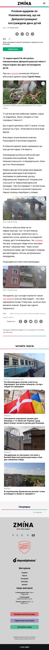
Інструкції (24, 578)
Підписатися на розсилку (24, 620)
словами (38, 240)
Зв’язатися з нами (24, 627)
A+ (4, 38)
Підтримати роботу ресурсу (24, 614)
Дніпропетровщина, (34, 313)
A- (10, 38)
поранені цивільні (8, 317)
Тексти (24, 575)
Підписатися (13, 49)
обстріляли (8, 298)
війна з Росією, (14, 313)
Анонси (24, 584)
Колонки (24, 581)
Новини (24, 573)
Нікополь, (43, 313)
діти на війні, (23, 313)
